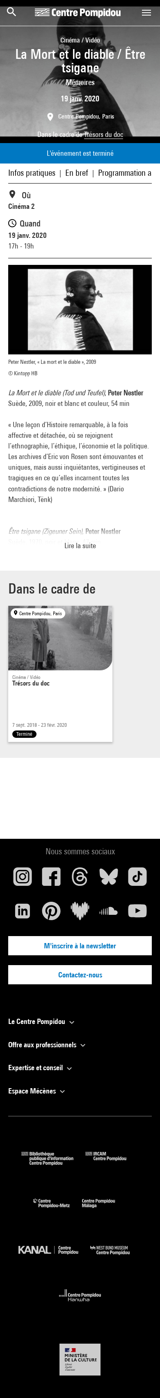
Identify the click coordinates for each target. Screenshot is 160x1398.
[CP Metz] (57, 1210)
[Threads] (80, 879)
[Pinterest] (51, 914)
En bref (76, 173)
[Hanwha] (80, 1304)
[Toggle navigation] (146, 13)
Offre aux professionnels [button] (43, 1044)
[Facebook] (51, 879)
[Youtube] (137, 914)
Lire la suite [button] (80, 545)
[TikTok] (137, 879)
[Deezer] (80, 914)
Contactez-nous (80, 974)
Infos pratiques (31, 173)
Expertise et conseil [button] (36, 1067)
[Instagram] (22, 879)
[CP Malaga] (104, 1210)
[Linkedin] (22, 914)
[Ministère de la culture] (80, 1359)
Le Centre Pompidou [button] (37, 1021)
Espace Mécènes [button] (32, 1091)
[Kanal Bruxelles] (54, 1257)
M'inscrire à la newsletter (80, 945)
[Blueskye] (108, 879)
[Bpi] (53, 1163)
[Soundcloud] (108, 914)
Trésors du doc (103, 134)
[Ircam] (112, 1163)
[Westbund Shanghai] (116, 1257)
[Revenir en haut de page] (141, 1379)
